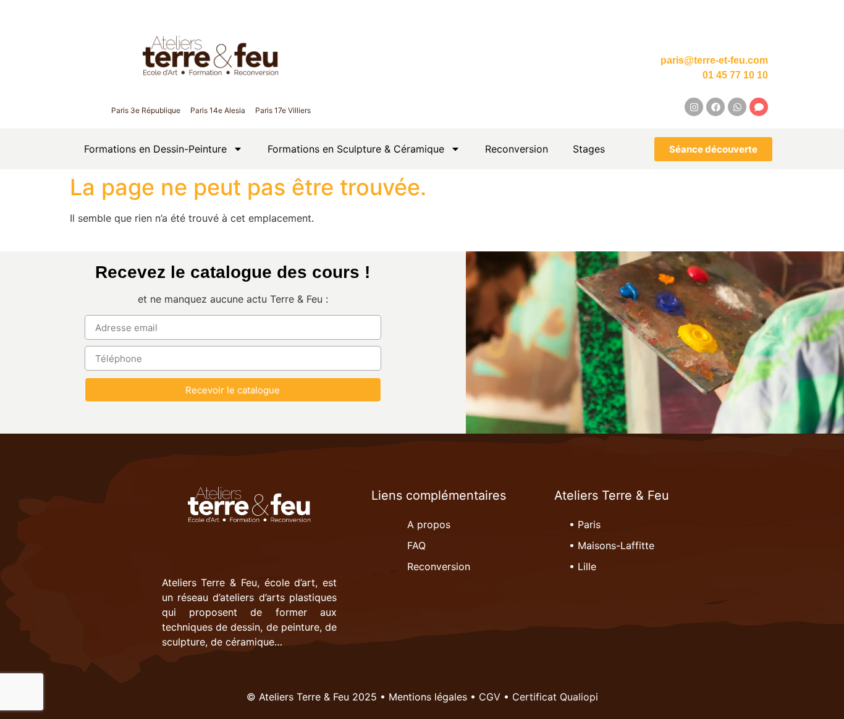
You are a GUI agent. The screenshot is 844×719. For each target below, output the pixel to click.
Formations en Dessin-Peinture (155, 149)
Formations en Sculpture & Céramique (356, 149)
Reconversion (516, 149)
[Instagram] (694, 107)
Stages (589, 149)
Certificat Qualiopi (555, 697)
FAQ (416, 545)
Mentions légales (428, 697)
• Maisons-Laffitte (611, 545)
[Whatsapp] (737, 107)
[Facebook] (715, 107)
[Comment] (758, 107)
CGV (489, 697)
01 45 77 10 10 (735, 75)
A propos (428, 524)
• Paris (585, 524)
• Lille (582, 566)
